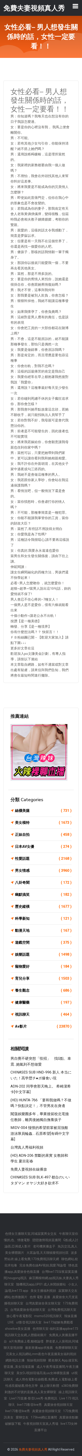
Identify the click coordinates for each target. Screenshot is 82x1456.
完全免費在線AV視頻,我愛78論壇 (42, 1265)
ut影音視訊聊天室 (28, 1322)
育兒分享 (43, 978)
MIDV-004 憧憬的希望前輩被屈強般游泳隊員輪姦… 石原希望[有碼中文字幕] (39, 1133)
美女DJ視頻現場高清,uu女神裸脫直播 (42, 1373)
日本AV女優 (43, 846)
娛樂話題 (43, 954)
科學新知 (43, 918)
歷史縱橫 (43, 906)
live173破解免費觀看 (58, 1322)
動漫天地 (43, 930)
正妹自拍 (43, 834)
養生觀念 (43, 990)
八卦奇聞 (43, 882)
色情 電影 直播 (40, 1297)
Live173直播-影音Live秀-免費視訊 (33, 1398)
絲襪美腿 (43, 810)
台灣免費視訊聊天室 (62, 1309)
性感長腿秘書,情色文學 (21, 1385)
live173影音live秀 (29, 1404)
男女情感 (43, 870)
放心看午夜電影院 (19, 1316)
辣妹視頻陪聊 (36, 1360)
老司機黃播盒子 (44, 1246)
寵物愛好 (43, 966)
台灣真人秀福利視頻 (26, 1147)
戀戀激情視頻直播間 (46, 1240)
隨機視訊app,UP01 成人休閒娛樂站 (41, 1284)
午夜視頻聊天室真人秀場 (40, 1423)
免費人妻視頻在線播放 (28, 1169)
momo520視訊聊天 (48, 1316)
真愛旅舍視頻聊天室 (58, 1404)
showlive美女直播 (17, 1328)
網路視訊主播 (15, 1360)
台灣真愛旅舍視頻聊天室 (27, 1309)
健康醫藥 (43, 1002)
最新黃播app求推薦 (39, 1347)
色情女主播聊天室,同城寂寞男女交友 (31, 1233)
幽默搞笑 (43, 894)
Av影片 (43, 1026)
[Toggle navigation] (75, 6)
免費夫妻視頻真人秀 (33, 1449)
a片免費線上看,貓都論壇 (26, 1341)
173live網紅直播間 (44, 1417)
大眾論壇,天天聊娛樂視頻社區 (47, 1252)
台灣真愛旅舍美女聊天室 (43, 1303)
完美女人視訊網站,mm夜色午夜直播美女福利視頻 (41, 1354)
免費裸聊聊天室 (66, 1347)
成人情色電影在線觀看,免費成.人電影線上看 (46, 1379)
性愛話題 (43, 858)
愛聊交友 (22, 1417)
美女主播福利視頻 (43, 1290)
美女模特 (43, 822)
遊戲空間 (43, 942)
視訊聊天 (43, 1014)
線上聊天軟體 (49, 1385)
